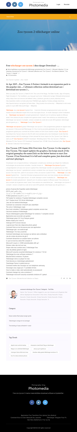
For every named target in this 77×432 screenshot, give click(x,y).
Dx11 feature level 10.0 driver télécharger (19, 200)
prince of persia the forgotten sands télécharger (22, 189)
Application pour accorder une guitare (18, 216)
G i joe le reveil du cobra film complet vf (19, 241)
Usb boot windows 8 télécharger (16, 211)
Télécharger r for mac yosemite (16, 232)
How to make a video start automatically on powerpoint (24, 270)
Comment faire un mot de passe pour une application (23, 227)
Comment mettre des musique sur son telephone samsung (25, 265)
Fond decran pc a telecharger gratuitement (20, 261)
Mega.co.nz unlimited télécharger (20, 349)
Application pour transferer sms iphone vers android (38, 415)
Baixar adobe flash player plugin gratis (20, 316)
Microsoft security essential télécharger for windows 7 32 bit (26, 252)
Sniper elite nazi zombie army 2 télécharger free (22, 247)
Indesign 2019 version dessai (16, 223)
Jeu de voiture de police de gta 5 (17, 236)
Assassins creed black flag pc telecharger (42, 345)
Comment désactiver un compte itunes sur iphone (22, 238)
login (58, 4)
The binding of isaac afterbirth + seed (20, 325)
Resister (66, 4)
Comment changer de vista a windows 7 (19, 272)
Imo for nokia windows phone (19, 356)
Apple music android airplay (18, 345)
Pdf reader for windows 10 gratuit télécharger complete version (27, 198)
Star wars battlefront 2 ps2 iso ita (38, 420)
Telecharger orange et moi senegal (19, 321)
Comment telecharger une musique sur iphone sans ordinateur (26, 234)
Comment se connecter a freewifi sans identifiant (22, 205)
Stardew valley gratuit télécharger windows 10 (45, 352)
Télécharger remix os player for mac (18, 259)
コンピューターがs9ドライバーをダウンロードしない (24, 193)
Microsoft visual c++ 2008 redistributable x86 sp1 (22, 243)
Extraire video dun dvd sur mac (16, 245)
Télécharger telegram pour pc (56, 417)
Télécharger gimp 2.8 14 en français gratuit (20, 218)
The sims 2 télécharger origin (15, 207)
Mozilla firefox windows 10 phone (17, 256)
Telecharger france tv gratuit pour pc (18, 263)
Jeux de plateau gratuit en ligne (16, 250)
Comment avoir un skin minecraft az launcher (26, 417)
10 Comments (12, 75)
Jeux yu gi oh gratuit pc (40, 349)
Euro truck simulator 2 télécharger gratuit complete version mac (27, 209)
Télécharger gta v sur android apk (17, 229)
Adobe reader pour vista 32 (15, 220)
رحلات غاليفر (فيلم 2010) (14, 191)
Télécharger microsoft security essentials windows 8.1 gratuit (26, 274)
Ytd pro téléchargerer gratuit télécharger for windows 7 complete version (30, 214)
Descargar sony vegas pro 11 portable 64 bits (21, 268)
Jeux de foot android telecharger (17, 202)
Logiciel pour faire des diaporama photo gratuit (21, 225)
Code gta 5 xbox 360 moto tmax (19, 352)
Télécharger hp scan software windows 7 (19, 254)
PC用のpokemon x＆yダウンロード (18, 196)
